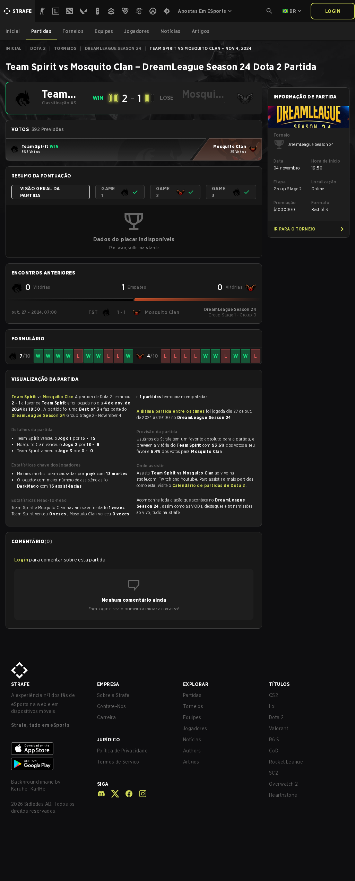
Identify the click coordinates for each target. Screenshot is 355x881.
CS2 (273, 695)
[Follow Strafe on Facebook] (126, 794)
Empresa (108, 684)
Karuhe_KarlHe (28, 789)
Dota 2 (37, 48)
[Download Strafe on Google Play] (48, 764)
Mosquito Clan (59, 396)
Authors (192, 750)
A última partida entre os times (171, 411)
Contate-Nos (111, 706)
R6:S (274, 739)
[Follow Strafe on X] (112, 794)
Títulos (279, 684)
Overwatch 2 (283, 784)
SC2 (273, 773)
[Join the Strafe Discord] (101, 794)
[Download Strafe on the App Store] (48, 748)
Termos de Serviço (118, 762)
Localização (323, 181)
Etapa (280, 181)
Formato (320, 202)
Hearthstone (283, 795)
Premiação (285, 202)
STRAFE (20, 684)
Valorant (278, 728)
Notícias (192, 739)
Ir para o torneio (294, 229)
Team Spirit (24, 396)
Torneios (65, 48)
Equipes (192, 717)
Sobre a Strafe (113, 695)
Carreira (106, 717)
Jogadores (195, 728)
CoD (273, 750)
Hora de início (325, 161)
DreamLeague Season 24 (113, 48)
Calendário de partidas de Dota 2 (209, 485)
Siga (103, 784)
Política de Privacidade (122, 750)
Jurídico (108, 739)
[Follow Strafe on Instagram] (140, 794)
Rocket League (286, 762)
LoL (273, 706)
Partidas (192, 695)
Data (279, 161)
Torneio (282, 135)
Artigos (191, 762)
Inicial (14, 48)
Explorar (195, 684)
